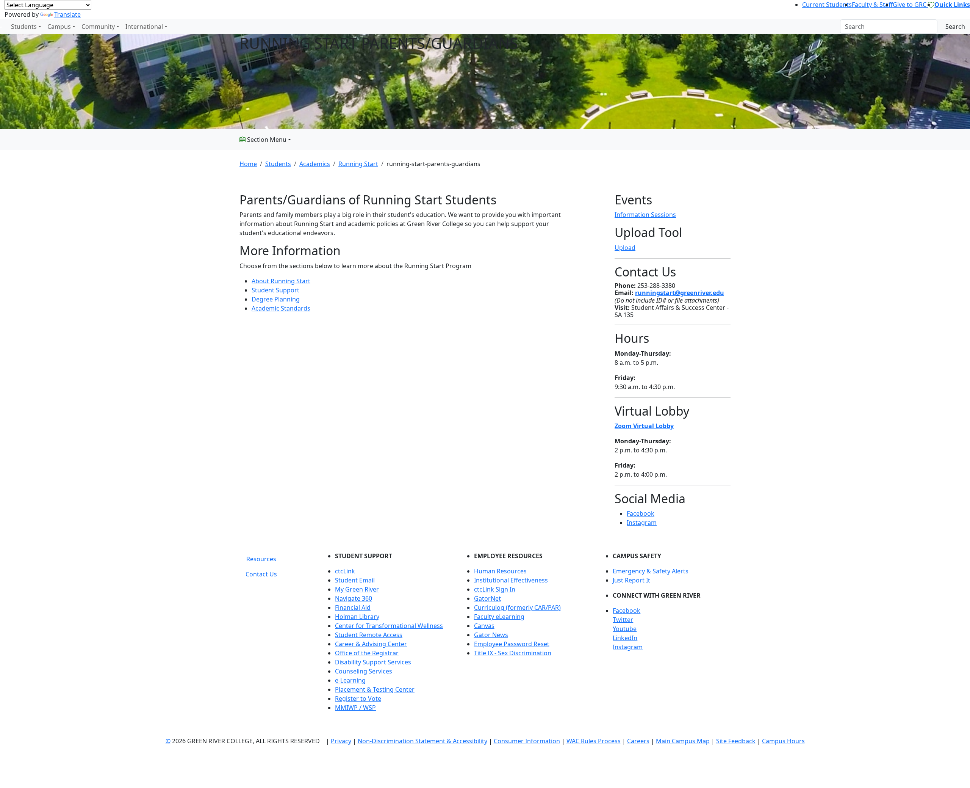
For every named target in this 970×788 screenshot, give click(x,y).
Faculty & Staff (872, 4)
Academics (314, 164)
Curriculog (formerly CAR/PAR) (517, 607)
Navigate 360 (353, 598)
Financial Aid (353, 607)
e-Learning (350, 680)
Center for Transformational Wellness (389, 626)
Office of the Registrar (367, 653)
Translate (67, 14)
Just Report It (631, 580)
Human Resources (500, 571)
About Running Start (281, 281)
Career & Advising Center (371, 644)
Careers (638, 741)
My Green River (357, 589)
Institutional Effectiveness (511, 580)
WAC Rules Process (593, 741)
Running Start (358, 164)
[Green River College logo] (1, 26)
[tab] (261, 559)
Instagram (642, 522)
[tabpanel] (527, 634)
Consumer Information (527, 741)
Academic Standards (281, 308)
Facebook (640, 513)
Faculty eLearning (499, 616)
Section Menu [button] (266, 139)
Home (248, 164)
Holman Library (357, 616)
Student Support (275, 290)
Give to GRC (910, 4)
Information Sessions (645, 214)
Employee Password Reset (511, 644)
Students (24, 26)
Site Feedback (736, 741)
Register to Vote (358, 698)
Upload (625, 247)
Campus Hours (783, 741)
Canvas (484, 626)
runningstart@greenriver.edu (679, 293)
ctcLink (345, 571)
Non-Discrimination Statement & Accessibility (422, 741)
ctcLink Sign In (494, 589)
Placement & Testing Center (375, 689)
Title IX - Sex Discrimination (512, 653)
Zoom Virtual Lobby (644, 426)
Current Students (827, 4)
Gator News (491, 635)
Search (955, 26)
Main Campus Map (683, 741)
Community (98, 26)
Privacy (341, 741)
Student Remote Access (368, 635)
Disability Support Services (373, 662)
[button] (672, 610)
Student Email (355, 580)
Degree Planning (276, 299)
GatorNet (487, 598)
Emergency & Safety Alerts (650, 571)
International (144, 26)
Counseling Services (363, 671)
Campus (59, 26)
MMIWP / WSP (355, 707)
